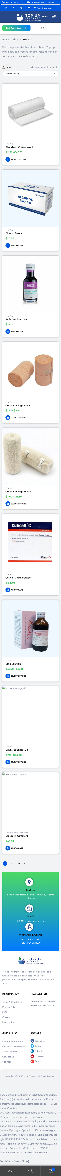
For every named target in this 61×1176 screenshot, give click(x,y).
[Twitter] (13, 8)
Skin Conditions (21, 832)
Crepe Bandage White (18, 491)
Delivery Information (12, 1041)
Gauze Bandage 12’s (16, 749)
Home (5, 39)
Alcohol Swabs (13, 233)
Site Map (7, 1061)
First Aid (9, 144)
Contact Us (8, 1056)
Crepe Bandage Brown (18, 405)
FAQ (4, 1012)
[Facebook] (6, 8)
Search (30, 1171)
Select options (18, 159)
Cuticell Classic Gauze (18, 577)
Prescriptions (8, 1022)
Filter (9, 67)
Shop (15, 39)
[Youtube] (29, 8)
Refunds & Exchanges (13, 1046)
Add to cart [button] (17, 245)
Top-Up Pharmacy (29, 1076)
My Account (10, 1171)
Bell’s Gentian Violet (16, 319)
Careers (6, 1017)
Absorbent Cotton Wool (19, 147)
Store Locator (9, 1051)
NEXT (20, 863)
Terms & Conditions (12, 1002)
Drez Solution (13, 663)
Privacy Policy (9, 1007)
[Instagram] (21, 8)
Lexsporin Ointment (16, 835)
